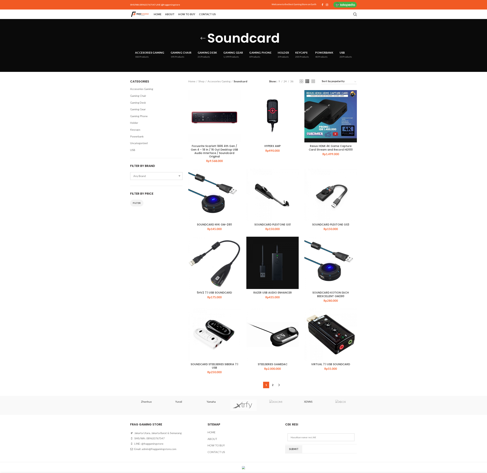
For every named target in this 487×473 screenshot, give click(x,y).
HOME (212, 432)
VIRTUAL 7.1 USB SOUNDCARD (330, 364)
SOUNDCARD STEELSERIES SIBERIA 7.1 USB (214, 366)
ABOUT (212, 438)
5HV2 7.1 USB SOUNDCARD (214, 292)
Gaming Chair (138, 95)
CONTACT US (216, 452)
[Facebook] (322, 4)
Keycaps (135, 129)
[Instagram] (327, 4)
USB (132, 150)
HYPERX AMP (272, 146)
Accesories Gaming (219, 81)
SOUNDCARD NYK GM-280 (214, 224)
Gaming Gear (138, 109)
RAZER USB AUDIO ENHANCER (272, 292)
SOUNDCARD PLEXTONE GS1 (272, 224)
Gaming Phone (139, 116)
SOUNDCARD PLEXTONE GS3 (330, 224)
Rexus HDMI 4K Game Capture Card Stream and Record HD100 (331, 147)
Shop (201, 81)
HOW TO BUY (216, 445)
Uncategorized (139, 143)
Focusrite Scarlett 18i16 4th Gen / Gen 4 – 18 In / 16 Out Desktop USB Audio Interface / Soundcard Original (214, 151)
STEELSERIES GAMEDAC (272, 364)
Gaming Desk (138, 102)
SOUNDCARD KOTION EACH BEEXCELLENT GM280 (330, 294)
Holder (134, 122)
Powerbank (137, 136)
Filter (137, 203)
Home (191, 81)
